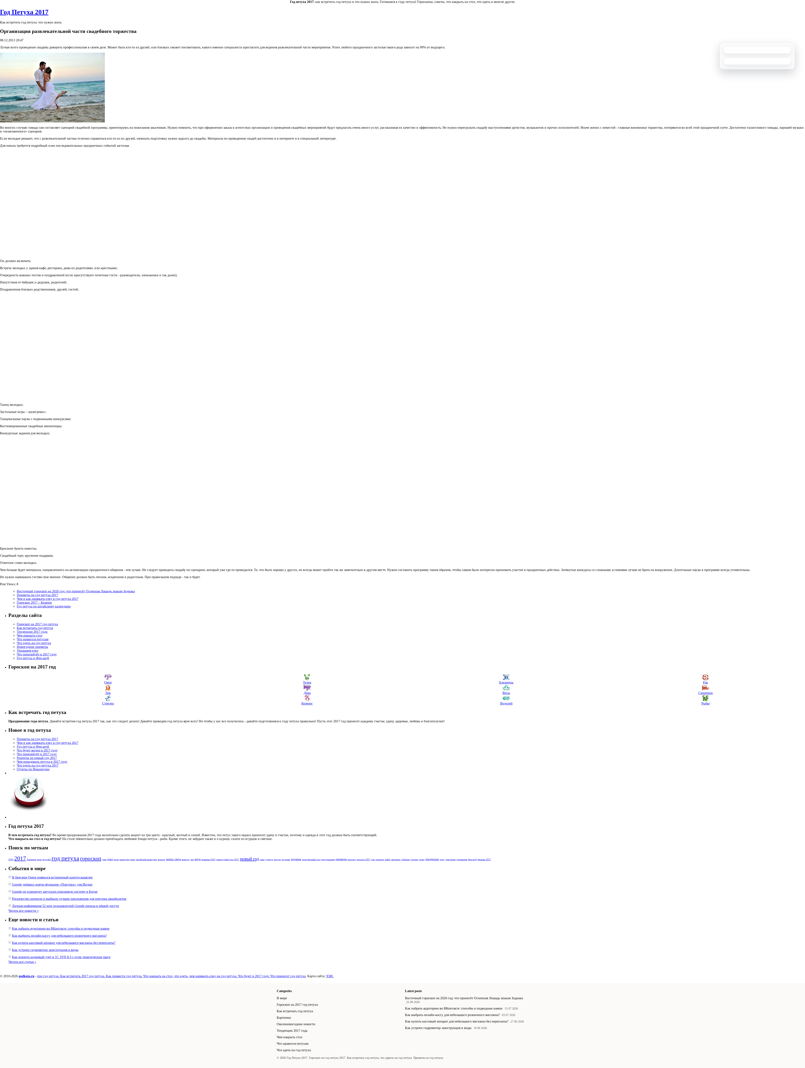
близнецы (31, 859)
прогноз (352, 859)
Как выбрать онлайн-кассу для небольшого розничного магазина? (59, 935)
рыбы (387, 859)
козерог (161, 859)
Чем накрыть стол (29, 635)
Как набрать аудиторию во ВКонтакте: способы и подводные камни (60, 928)
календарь (124, 859)
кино (132, 859)
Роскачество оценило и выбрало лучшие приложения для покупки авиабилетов (69, 899)
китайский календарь (146, 859)
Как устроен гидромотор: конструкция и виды (45, 950)
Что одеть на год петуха (34, 643)
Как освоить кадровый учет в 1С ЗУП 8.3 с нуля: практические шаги (61, 957)
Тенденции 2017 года (32, 631)
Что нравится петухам (32, 639)
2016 (10, 859)
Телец (307, 682)
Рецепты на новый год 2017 (37, 758)
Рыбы (705, 703)
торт (442, 859)
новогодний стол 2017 (227, 859)
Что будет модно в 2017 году (37, 750)
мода (198, 859)
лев (192, 859)
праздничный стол (311, 859)
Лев (108, 693)
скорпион (395, 859)
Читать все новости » (23, 910)
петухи (277, 859)
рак (373, 859)
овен (262, 859)
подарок (296, 859)
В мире (282, 998)
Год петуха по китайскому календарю (44, 606)
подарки (286, 859)
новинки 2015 (208, 859)
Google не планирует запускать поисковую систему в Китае (54, 891)
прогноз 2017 (363, 859)
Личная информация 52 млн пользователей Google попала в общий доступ (65, 906)
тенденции (432, 859)
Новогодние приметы (32, 647)
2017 (20, 858)
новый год (249, 858)
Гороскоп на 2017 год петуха (37, 624)
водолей (47, 859)
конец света (173, 859)
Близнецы (506, 682)
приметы (341, 859)
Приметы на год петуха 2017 (37, 595)
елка (110, 859)
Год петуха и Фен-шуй (33, 658)
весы (39, 859)
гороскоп (90, 858)
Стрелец (108, 703)
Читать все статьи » (22, 962)
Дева (307, 693)
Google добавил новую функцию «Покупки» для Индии (52, 884)
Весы (506, 693)
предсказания (328, 859)
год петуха (65, 858)
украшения (461, 859)
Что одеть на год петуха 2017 (37, 765)
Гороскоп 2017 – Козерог (34, 602)
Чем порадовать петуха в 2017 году (42, 761)
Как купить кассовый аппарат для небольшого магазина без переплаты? (63, 943)
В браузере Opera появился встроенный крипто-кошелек (52, 877)
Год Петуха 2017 (24, 12)
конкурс (186, 859)
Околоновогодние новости (296, 1024)
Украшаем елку (28, 650)
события (405, 859)
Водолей (506, 703)
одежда (269, 859)
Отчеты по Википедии (33, 769)
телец (422, 859)
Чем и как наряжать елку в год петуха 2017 (47, 599)
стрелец (414, 859)
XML (330, 976)
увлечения (450, 859)
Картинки (284, 1017)
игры (116, 859)
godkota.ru (26, 976)
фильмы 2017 (484, 859)
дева (104, 859)
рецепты (379, 859)
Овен (108, 682)
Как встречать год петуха (35, 628)
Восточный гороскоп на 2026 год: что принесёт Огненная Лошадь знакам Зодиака (76, 591)
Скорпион (705, 693)
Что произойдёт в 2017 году (37, 654)
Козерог (307, 703)
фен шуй (472, 859)
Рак (705, 682)
